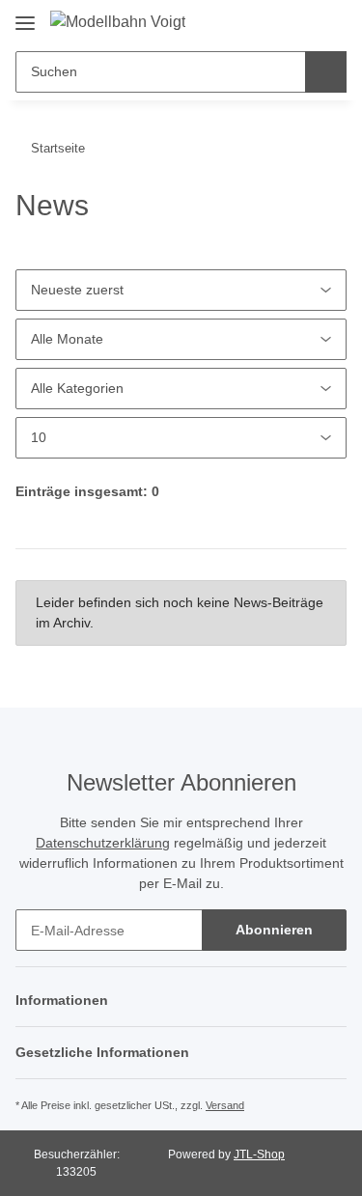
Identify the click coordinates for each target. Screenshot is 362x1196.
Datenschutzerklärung (103, 842)
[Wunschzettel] (298, 21)
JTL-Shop (259, 1154)
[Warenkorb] (329, 21)
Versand (225, 1105)
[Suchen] (326, 72)
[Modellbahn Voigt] (117, 22)
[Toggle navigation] (25, 16)
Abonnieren (274, 929)
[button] (266, 21)
